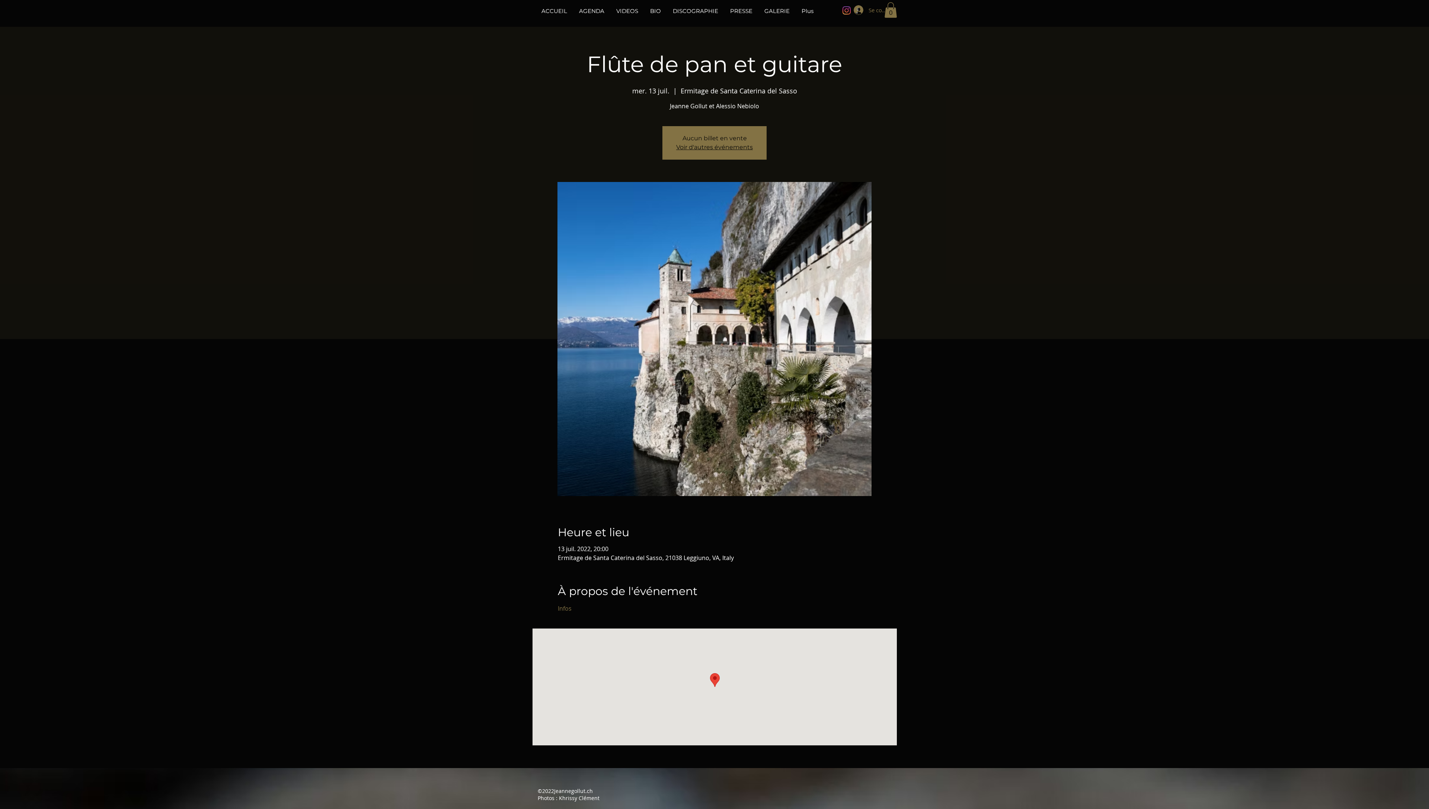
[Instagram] (847, 10)
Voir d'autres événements (714, 147)
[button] (890, 10)
